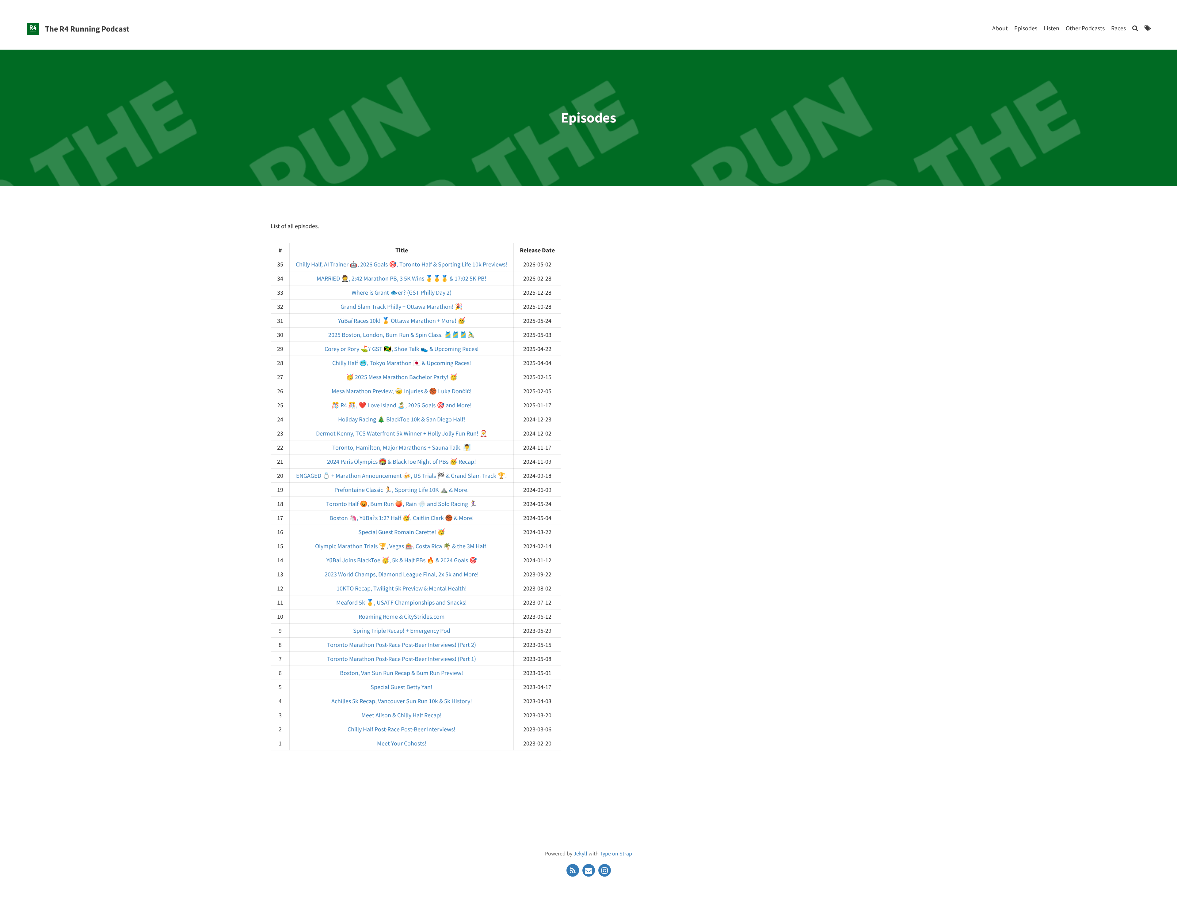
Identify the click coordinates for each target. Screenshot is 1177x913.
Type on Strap (616, 853)
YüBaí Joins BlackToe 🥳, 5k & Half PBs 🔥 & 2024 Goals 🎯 (401, 560)
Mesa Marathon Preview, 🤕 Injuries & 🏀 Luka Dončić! (402, 391)
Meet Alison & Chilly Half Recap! (401, 715)
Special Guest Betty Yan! (401, 687)
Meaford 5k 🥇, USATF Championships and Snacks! (401, 602)
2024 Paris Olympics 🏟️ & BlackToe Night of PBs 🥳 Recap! (401, 461)
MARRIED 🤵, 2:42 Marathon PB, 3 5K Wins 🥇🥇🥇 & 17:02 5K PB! (401, 278)
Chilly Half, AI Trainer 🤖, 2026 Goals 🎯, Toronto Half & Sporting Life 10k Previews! (401, 264)
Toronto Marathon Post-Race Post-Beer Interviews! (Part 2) (401, 644)
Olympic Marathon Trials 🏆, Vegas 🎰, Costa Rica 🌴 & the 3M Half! (401, 546)
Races (1118, 28)
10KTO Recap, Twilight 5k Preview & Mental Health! (402, 588)
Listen (1051, 28)
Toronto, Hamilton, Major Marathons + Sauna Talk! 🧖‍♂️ (401, 447)
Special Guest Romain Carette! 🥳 (401, 532)
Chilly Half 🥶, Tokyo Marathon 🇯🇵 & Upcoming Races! (401, 363)
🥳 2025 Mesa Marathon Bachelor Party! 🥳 (401, 377)
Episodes (1025, 28)
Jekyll (580, 853)
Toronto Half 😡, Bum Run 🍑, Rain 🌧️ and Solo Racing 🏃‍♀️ (401, 503)
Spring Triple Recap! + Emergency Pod (401, 630)
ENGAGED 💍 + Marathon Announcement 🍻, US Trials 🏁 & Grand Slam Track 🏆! (401, 475)
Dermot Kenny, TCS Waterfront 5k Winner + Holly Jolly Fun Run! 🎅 (401, 433)
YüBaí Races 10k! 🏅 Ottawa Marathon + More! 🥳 (401, 320)
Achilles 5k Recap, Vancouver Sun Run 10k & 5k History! (401, 701)
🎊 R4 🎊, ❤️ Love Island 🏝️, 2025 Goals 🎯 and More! (402, 405)
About (1000, 28)
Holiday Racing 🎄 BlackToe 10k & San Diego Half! (401, 419)
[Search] (1135, 28)
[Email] (589, 869)
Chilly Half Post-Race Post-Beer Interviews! (401, 729)
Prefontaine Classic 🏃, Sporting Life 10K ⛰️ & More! (401, 489)
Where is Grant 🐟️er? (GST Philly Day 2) (401, 292)
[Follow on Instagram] (604, 869)
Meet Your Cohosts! (401, 743)
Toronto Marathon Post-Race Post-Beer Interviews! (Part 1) (401, 658)
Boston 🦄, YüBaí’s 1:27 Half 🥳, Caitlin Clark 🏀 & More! (401, 518)
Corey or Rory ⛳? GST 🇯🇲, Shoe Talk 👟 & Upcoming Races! (402, 349)
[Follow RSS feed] (573, 869)
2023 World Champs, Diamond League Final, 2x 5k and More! (402, 574)
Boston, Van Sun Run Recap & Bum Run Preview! (401, 673)
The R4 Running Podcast (87, 29)
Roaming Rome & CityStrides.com (402, 616)
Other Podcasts (1085, 28)
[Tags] (1148, 28)
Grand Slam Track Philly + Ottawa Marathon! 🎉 (402, 306)
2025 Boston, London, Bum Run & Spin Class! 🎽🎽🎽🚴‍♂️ (401, 334)
